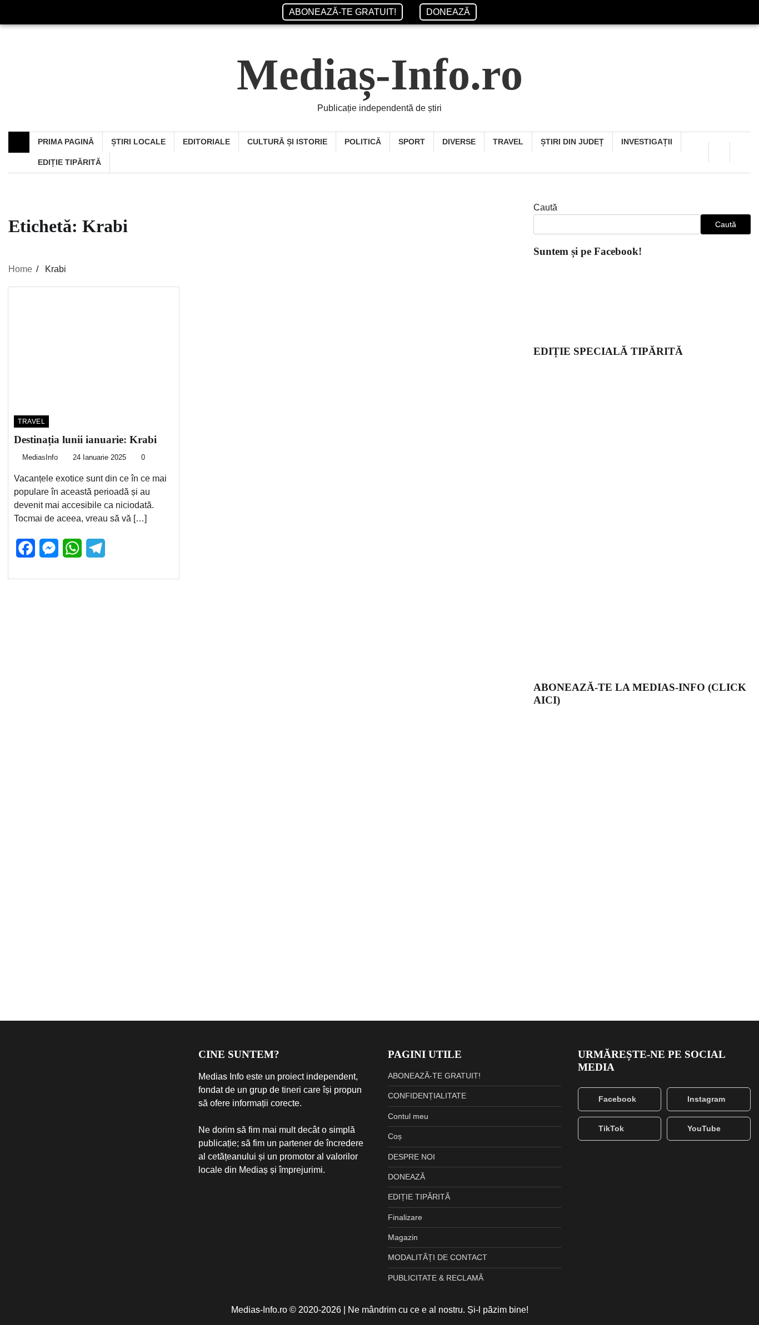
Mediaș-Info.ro (380, 74)
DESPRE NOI (411, 1156)
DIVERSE (459, 141)
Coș (395, 1136)
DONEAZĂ (448, 12)
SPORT (411, 141)
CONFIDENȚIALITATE (427, 1095)
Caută (545, 207)
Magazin (403, 1237)
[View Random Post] (719, 152)
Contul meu (408, 1116)
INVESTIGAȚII (646, 141)
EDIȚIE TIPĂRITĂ (69, 162)
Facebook (617, 1099)
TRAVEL (508, 141)
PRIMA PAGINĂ (66, 141)
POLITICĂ (362, 141)
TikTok (611, 1128)
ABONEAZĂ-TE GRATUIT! (342, 12)
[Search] (740, 152)
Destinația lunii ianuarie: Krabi (85, 439)
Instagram (706, 1099)
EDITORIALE (206, 141)
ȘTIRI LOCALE (138, 141)
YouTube (704, 1128)
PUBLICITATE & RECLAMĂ (435, 1277)
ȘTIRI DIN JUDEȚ (572, 141)
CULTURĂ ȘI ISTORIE (287, 141)
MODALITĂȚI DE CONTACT (437, 1257)
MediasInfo (40, 457)
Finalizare (405, 1217)
